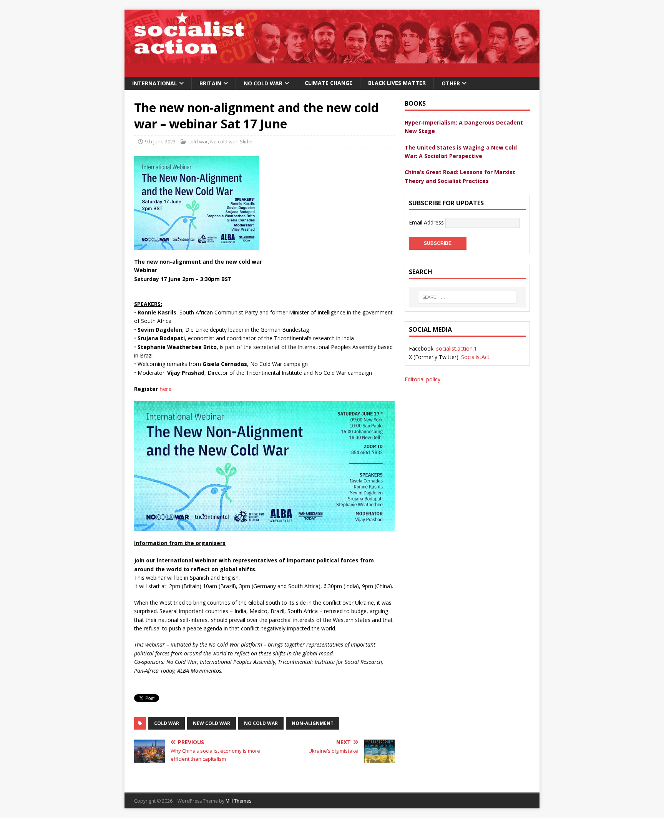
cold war (198, 141)
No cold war (223, 141)
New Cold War (211, 723)
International (154, 83)
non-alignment (313, 723)
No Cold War (263, 83)
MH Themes (238, 801)
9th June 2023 (160, 141)
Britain (210, 83)
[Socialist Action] (332, 72)
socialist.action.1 (456, 348)
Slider (246, 141)
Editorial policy (422, 379)
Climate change (328, 82)
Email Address (427, 222)
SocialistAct (475, 357)
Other (451, 83)
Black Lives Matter (397, 82)
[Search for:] (467, 297)
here (165, 388)
